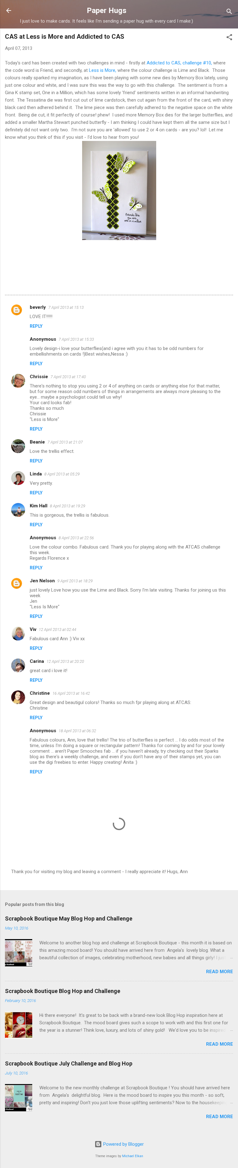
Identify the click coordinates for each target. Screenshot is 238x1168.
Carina (37, 661)
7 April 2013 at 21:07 (65, 442)
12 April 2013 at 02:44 (57, 629)
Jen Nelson (42, 581)
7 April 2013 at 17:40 (68, 376)
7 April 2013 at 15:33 (76, 339)
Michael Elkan (132, 1156)
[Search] (229, 12)
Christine (40, 693)
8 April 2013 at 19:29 (67, 506)
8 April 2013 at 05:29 (62, 474)
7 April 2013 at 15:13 (66, 307)
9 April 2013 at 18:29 (75, 581)
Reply (36, 326)
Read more (219, 971)
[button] (229, 38)
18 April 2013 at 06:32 (77, 730)
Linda (36, 474)
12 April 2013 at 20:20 (65, 661)
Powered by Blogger (123, 1144)
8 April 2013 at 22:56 (76, 538)
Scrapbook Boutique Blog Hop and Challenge (62, 991)
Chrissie (39, 376)
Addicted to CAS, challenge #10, (180, 63)
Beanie (37, 442)
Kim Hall (38, 506)
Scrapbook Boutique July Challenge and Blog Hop (68, 1063)
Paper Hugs (106, 10)
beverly (38, 307)
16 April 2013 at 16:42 (71, 693)
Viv (33, 629)
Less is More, (102, 70)
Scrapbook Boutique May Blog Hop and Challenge (68, 918)
